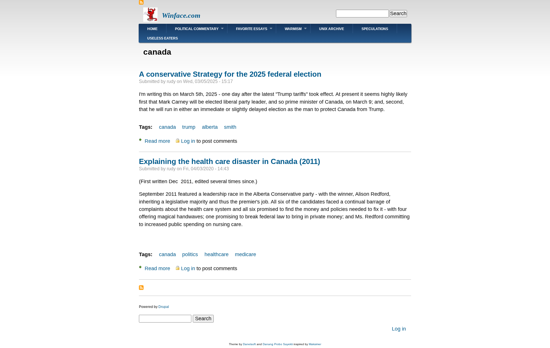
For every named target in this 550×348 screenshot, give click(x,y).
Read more (157, 141)
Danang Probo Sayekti (278, 344)
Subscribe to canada (141, 287)
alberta (210, 127)
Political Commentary (197, 29)
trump (188, 127)
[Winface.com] (150, 20)
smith (230, 127)
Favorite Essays (251, 29)
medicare (245, 254)
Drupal (163, 307)
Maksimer (315, 344)
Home (152, 29)
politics (190, 254)
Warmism (293, 29)
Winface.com (181, 15)
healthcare (217, 254)
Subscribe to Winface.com (141, 2)
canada (167, 127)
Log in (188, 141)
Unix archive (331, 29)
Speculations (375, 29)
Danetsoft (249, 344)
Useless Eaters (162, 38)
